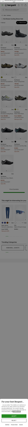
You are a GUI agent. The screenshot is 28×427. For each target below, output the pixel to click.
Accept (14, 416)
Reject (14, 420)
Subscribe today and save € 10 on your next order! (14, 1)
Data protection (17, 411)
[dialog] (14, 413)
